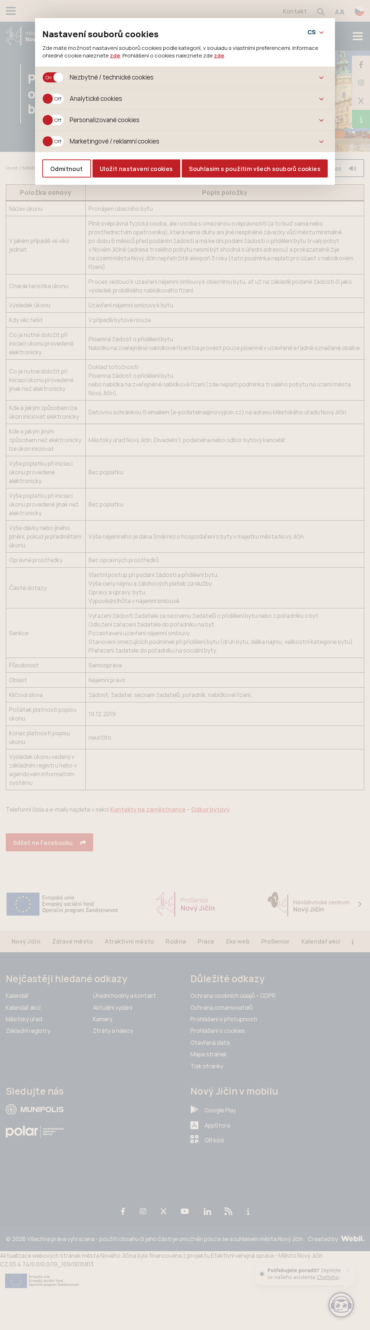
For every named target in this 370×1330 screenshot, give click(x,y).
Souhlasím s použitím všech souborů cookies (254, 169)
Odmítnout (66, 169)
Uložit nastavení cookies (136, 169)
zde (115, 55)
